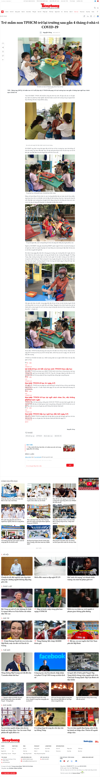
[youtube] (98, 1)
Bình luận (3, 55)
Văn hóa (66, 11)
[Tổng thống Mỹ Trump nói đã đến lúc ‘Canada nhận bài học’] (17, 661)
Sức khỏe (28, 11)
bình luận (94, 16)
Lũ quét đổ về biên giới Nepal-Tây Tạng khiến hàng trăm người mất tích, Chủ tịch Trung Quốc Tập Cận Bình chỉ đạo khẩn (83, 676)
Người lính (57, 11)
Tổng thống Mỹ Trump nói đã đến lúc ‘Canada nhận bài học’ (16, 674)
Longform (48, 746)
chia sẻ (84, 16)
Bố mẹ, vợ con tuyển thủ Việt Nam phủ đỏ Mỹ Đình (82, 642)
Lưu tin (3, 51)
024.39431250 (6, 762)
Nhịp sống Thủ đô (27, 753)
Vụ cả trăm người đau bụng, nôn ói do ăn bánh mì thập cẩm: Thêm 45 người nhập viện (82, 730)
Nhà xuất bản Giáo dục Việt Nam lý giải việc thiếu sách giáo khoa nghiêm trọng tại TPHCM (38, 521)
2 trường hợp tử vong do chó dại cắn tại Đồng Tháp (48, 729)
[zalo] (73, 761)
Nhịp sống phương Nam (39, 753)
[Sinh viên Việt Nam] (88, 741)
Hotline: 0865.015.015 (29, 1)
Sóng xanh (17, 11)
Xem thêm (97, 12)
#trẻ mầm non (48, 436)
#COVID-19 (58, 436)
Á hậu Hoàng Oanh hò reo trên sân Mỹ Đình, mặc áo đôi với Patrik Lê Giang (16, 643)
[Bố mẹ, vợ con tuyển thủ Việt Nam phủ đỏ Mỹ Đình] (83, 630)
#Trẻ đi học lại (30, 436)
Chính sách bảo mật (88, 757)
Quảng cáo (80, 1)
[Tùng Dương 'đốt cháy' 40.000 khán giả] (50, 630)
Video (93, 11)
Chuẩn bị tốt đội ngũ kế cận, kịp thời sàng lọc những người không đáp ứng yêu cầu (16, 579)
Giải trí (71, 11)
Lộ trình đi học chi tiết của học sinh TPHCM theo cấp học (48, 369)
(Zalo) (31, 759)
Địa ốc (23, 11)
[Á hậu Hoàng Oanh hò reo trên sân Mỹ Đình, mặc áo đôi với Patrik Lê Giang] (17, 630)
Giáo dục (76, 11)
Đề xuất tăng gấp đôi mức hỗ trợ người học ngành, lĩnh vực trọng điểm (12, 520)
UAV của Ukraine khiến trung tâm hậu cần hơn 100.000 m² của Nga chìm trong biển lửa (61, 699)
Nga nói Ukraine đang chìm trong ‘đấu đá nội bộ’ (86, 698)
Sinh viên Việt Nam (54, 1)
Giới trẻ (39, 11)
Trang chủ (2, 12)
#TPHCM (39, 436)
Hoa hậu (88, 11)
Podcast (36, 746)
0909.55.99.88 (26, 759)
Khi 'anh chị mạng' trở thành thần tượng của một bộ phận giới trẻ (81, 578)
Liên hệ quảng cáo (26, 757)
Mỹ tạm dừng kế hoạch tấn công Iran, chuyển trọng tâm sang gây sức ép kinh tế (37, 699)
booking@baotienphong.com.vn (29, 761)
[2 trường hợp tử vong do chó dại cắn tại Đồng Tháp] (50, 717)
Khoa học (82, 11)
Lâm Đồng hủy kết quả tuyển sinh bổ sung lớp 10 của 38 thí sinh (12, 541)
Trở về (3, 59)
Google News (97, 16)
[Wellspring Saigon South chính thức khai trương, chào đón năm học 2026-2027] (38, 532)
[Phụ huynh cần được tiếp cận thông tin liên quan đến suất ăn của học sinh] (64, 532)
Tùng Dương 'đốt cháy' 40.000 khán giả (47, 642)
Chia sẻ (3, 47)
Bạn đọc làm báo (9, 773)
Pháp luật (45, 11)
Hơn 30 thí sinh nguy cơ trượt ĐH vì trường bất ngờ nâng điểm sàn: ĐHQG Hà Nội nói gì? (64, 500)
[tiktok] (68, 761)
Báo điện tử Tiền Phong (50, 6)
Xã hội (6, 11)
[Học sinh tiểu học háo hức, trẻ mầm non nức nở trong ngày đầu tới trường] (69, 447)
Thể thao (51, 11)
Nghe (3, 43)
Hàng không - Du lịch (6, 753)
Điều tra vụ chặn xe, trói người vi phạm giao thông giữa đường (80, 610)
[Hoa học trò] (97, 741)
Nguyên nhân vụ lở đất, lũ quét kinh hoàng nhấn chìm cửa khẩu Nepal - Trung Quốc (11, 699)
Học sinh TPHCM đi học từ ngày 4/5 (40, 383)
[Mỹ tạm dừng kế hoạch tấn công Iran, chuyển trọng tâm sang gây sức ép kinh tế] (37, 689)
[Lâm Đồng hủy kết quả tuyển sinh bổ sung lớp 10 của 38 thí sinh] (13, 532)
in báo (91, 16)
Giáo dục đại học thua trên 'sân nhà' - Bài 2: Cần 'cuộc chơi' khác (12, 499)
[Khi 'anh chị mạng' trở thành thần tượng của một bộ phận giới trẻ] (83, 566)
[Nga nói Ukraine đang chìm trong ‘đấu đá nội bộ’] (87, 689)
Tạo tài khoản (37, 457)
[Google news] (77, 761)
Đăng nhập (28, 457)
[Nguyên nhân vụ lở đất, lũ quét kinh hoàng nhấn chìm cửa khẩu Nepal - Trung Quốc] (12, 689)
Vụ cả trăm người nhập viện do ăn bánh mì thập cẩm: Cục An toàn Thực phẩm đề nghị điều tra (16, 730)
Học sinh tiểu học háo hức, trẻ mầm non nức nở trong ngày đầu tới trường (43, 448)
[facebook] (95, 1)
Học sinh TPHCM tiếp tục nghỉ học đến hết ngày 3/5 (46, 414)
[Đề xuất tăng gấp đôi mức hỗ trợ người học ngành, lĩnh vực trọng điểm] (13, 511)
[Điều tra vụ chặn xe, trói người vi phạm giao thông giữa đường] (83, 598)
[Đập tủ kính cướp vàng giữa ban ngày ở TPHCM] (50, 598)
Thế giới (34, 11)
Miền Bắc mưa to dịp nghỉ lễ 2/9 (47, 577)
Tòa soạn (72, 1)
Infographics (60, 746)
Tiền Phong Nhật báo (42, 1)
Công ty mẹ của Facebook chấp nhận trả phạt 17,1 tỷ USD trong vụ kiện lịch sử (49, 675)
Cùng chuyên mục (9, 481)
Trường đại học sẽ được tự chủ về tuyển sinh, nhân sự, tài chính (37, 499)
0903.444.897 (45, 759)
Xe (61, 11)
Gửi (70, 465)
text (87, 16)
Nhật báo (15, 746)
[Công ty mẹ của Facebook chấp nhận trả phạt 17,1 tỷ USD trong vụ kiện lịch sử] (50, 661)
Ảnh (24, 746)
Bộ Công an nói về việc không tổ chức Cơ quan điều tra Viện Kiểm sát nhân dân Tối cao (16, 611)
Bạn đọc (80, 751)
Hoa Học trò (64, 1)
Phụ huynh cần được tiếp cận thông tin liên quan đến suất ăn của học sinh (64, 541)
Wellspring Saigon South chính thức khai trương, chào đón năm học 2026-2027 (38, 542)
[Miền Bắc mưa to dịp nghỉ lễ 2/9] (50, 566)
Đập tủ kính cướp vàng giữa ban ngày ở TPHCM (48, 610)
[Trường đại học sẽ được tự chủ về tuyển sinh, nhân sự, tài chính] (38, 490)
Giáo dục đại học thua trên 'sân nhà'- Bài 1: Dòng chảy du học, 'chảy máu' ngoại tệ (64, 521)
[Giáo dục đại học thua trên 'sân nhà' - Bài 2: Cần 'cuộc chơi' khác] (13, 490)
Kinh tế (11, 11)
